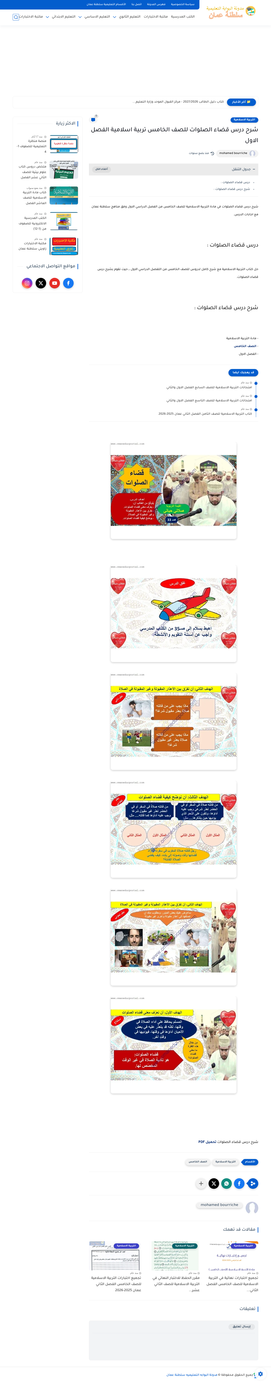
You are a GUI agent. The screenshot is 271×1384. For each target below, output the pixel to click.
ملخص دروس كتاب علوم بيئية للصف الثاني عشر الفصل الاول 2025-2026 (32, 173)
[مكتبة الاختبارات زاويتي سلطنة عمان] (64, 246)
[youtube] (54, 283)
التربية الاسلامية (244, 119)
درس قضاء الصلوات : (235, 182)
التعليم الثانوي (130, 17)
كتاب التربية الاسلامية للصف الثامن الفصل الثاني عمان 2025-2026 (205, 414)
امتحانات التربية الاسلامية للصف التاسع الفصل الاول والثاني (209, 401)
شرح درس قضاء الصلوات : (232, 189)
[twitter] (41, 283)
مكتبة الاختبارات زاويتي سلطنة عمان (32, 246)
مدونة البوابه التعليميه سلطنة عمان (191, 1375)
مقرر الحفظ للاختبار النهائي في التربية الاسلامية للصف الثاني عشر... (176, 1284)
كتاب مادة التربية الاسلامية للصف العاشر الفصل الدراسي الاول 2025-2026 (32, 199)
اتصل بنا (136, 4)
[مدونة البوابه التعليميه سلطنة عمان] (229, 12)
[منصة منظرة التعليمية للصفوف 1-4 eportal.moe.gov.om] (64, 144)
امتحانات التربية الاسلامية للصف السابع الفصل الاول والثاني (209, 388)
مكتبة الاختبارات (156, 17)
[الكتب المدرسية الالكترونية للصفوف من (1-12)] (64, 221)
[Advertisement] (135, 63)
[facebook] (68, 283)
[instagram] (27, 283)
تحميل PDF (207, 1142)
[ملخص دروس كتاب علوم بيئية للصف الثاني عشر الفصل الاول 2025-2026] (64, 170)
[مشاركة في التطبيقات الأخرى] (201, 1183)
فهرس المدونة (156, 4)
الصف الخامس (245, 346)
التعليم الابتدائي (64, 17)
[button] (239, 1183)
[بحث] (16, 17)
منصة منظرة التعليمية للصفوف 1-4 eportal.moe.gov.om (31, 147)
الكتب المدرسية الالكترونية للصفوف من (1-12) (32, 224)
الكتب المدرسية (183, 17)
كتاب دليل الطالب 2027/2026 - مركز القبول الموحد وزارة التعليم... (178, 102)
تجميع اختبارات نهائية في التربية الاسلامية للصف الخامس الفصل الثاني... (232, 1284)
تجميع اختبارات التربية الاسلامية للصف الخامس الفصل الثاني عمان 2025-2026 (116, 1284)
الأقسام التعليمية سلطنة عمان (106, 4)
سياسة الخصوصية (183, 4)
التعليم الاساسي (97, 17)
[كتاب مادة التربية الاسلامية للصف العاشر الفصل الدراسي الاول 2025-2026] (64, 195)
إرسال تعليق (242, 1326)
